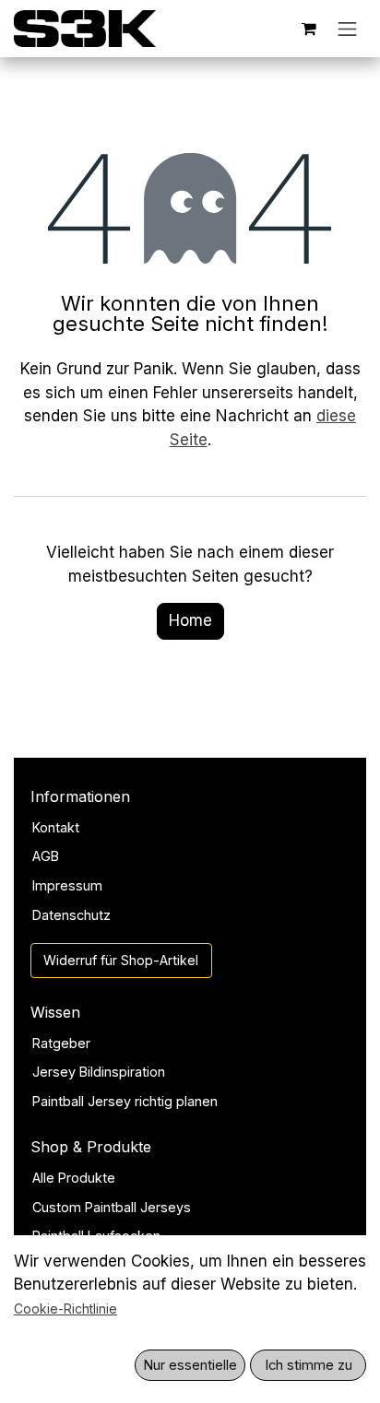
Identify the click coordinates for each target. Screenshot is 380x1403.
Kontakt (55, 827)
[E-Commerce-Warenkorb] (309, 28)
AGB (45, 856)
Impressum (67, 885)
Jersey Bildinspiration (98, 1071)
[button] (190, 1365)
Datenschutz (71, 915)
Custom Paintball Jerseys (111, 1207)
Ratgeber (61, 1043)
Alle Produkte (73, 1177)
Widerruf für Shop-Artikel (120, 960)
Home (190, 620)
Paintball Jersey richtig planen (125, 1101)
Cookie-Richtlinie (65, 1308)
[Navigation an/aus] (347, 28)
